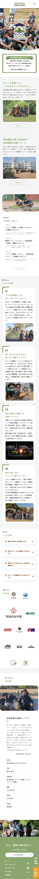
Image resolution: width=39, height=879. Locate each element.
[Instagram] (28, 863)
